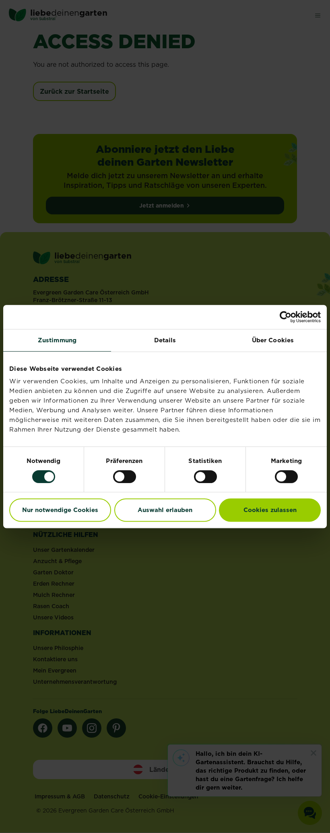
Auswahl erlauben (165, 510)
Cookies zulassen (270, 510)
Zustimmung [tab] (57, 340)
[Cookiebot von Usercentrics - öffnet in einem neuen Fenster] (285, 317)
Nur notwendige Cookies (60, 510)
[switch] (124, 476)
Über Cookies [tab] (273, 340)
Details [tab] (165, 340)
